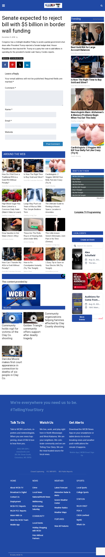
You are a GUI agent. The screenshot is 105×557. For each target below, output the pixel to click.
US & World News (17, 58)
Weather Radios (61, 507)
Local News (37, 492)
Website (9, 132)
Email (8, 120)
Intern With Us (16, 515)
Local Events (37, 523)
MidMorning (37, 501)
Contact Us (14, 497)
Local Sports (82, 487)
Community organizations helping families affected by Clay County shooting (54, 320)
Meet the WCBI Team (19, 520)
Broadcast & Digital (18, 492)
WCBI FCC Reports (18, 506)
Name (8, 109)
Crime (34, 487)
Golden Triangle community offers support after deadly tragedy (32, 332)
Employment (15, 501)
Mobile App (74, 452)
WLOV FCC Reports (18, 510)
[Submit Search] (101, 5)
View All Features (61, 526)
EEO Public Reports (65, 471)
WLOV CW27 (82, 506)
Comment (10, 87)
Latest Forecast (60, 487)
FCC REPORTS (51, 471)
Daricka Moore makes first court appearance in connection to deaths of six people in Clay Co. (12, 368)
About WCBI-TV (16, 487)
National (6, 58)
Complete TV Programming (87, 212)
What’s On (81, 524)
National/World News (41, 497)
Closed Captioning (37, 471)
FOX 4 (79, 510)
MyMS (79, 520)
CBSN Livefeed (83, 515)
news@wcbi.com (23, 452)
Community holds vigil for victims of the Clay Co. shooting (10, 332)
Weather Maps (60, 512)
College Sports (83, 492)
